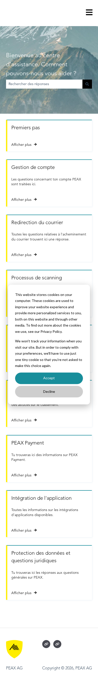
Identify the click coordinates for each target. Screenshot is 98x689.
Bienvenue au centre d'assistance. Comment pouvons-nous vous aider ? (41, 65)
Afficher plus (21, 145)
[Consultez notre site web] (46, 644)
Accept (49, 378)
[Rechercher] (87, 84)
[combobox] (44, 84)
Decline (49, 391)
